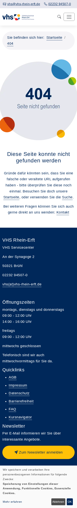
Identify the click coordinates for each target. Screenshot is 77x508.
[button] (38, 452)
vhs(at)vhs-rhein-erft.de (21, 284)
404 (10, 43)
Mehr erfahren (12, 501)
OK (70, 501)
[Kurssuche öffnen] (59, 17)
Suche (67, 197)
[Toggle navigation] (69, 17)
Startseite (54, 38)
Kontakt (62, 212)
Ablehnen (58, 501)
